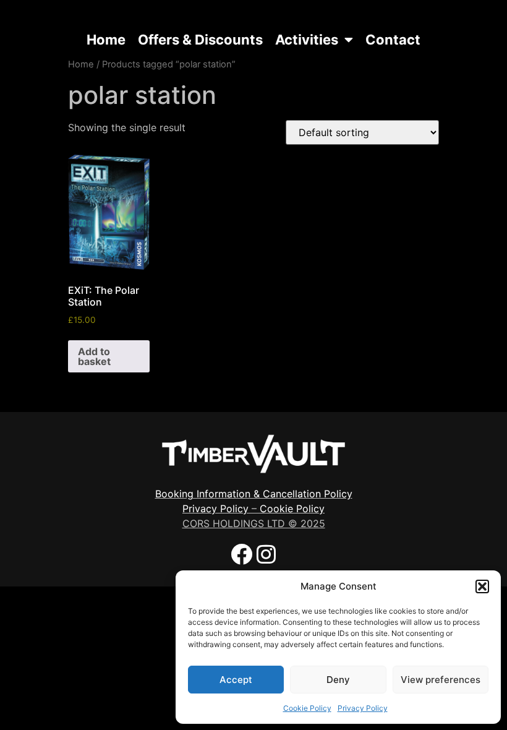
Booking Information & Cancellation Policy (253, 493)
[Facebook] (241, 554)
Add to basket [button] (94, 356)
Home (106, 40)
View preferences (440, 679)
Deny (338, 679)
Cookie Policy (307, 708)
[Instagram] (266, 554)
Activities (306, 40)
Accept (235, 679)
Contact (392, 40)
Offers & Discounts (200, 40)
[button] (482, 586)
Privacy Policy (363, 708)
